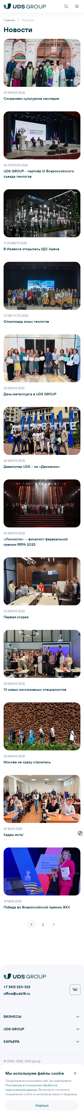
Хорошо (42, 1105)
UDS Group (14, 1028)
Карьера (11, 1041)
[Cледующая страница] (53, 924)
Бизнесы (13, 1016)
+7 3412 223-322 (17, 986)
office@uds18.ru (17, 993)
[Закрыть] (75, 1073)
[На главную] (25, 6)
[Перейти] (75, 989)
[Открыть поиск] (66, 6)
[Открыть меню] (76, 6)
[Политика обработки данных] (80, 833)
